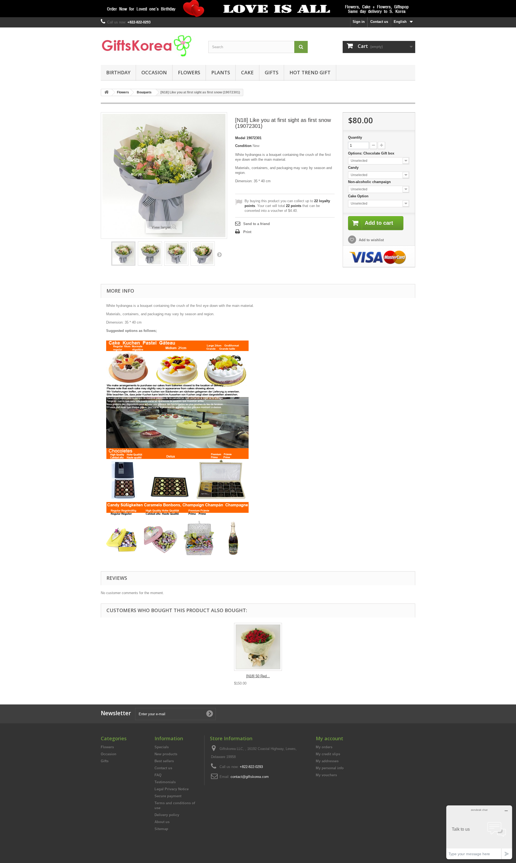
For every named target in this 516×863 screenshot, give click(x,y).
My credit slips (328, 754)
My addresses (327, 761)
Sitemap (161, 829)
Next (219, 254)
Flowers (189, 72)
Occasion (154, 72)
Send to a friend (256, 224)
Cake (247, 72)
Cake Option (359, 196)
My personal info (330, 768)
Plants (220, 72)
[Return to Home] (106, 92)
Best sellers (164, 761)
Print (247, 232)
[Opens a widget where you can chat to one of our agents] (479, 832)
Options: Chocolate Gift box (371, 153)
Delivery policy (167, 815)
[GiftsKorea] (150, 44)
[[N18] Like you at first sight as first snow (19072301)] (123, 253)
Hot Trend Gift (310, 72)
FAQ (158, 775)
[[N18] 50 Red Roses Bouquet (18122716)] (258, 647)
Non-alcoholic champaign (370, 182)
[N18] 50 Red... (258, 676)
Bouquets (144, 92)
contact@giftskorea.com (250, 777)
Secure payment (168, 796)
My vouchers (326, 775)
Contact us (379, 22)
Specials (162, 747)
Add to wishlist (371, 240)
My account (329, 738)
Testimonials (165, 782)
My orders (324, 747)
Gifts (271, 72)
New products (166, 754)
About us (162, 822)
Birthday (118, 72)
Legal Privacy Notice (172, 789)
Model (240, 138)
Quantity (355, 137)
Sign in (359, 22)
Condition (243, 146)
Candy (354, 168)
